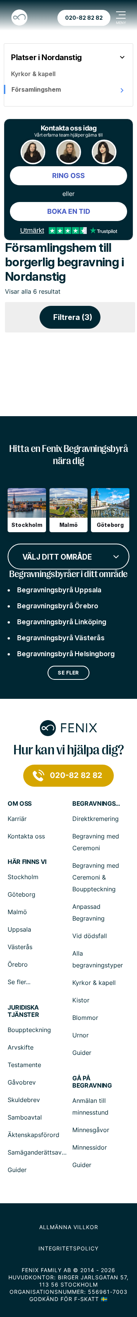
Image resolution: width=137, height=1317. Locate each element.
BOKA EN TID (68, 211)
